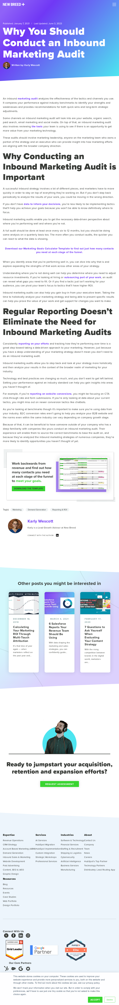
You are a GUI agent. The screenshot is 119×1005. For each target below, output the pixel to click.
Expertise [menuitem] (9, 835)
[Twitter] (6, 936)
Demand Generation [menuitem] (13, 852)
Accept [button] (95, 999)
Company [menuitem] (89, 844)
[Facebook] (13, 936)
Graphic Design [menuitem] (11, 873)
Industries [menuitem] (67, 835)
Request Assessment (59, 784)
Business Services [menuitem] (70, 865)
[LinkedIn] (57, 535)
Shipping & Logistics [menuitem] (71, 852)
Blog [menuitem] (5, 884)
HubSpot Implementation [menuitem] (48, 848)
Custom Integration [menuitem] (45, 852)
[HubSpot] (6, 968)
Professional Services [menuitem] (46, 861)
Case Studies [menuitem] (9, 896)
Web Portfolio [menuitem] (10, 901)
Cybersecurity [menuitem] (68, 857)
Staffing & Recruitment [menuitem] (72, 848)
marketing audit (28, 98)
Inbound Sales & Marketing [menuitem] (16, 857)
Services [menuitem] (41, 835)
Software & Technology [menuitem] (72, 840)
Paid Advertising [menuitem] (11, 865)
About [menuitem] (88, 835)
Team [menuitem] (87, 848)
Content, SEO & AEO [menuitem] (13, 869)
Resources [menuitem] (9, 879)
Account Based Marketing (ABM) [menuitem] (19, 848)
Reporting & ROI (59, 509)
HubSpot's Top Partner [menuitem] (95, 861)
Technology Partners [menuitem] (94, 865)
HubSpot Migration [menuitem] (45, 844)
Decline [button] (110, 999)
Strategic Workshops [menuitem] (46, 857)
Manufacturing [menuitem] (68, 869)
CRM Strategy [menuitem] (10, 844)
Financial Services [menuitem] (70, 844)
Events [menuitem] (6, 892)
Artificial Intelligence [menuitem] (71, 861)
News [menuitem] (87, 852)
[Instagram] (28, 936)
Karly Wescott (32, 65)
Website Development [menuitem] (14, 861)
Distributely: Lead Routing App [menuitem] (99, 869)
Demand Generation (37, 509)
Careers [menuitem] (88, 857)
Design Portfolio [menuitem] (11, 905)
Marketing (17, 509)
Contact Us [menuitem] (89, 840)
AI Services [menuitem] (41, 840)
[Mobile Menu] (114, 3)
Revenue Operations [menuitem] (13, 840)
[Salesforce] (13, 968)
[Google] (21, 968)
